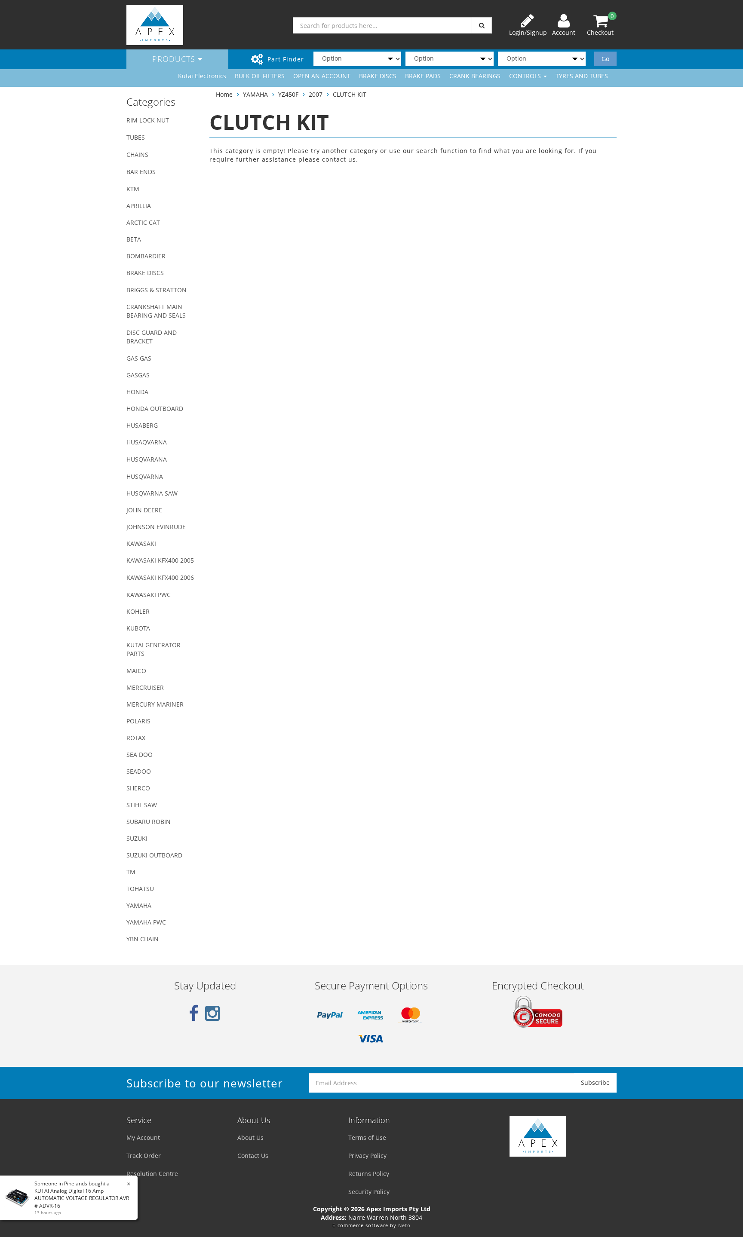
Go (605, 59)
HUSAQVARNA (146, 442)
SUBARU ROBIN (148, 822)
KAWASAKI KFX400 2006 (160, 577)
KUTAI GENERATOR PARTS (153, 649)
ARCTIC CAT (143, 222)
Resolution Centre (152, 1174)
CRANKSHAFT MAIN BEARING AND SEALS (156, 311)
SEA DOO (139, 754)
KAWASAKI (141, 543)
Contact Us (252, 1155)
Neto (404, 1225)
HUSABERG (142, 425)
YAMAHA (138, 905)
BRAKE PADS (423, 76)
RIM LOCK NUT (147, 120)
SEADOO (138, 771)
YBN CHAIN (142, 939)
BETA (133, 239)
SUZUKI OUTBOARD (154, 855)
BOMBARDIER (146, 256)
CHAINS (137, 154)
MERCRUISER (145, 687)
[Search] (482, 25)
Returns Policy (368, 1174)
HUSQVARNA (144, 476)
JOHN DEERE (144, 510)
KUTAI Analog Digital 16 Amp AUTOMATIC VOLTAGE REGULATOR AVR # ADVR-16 (81, 1198)
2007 (315, 94)
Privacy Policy (367, 1155)
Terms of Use (367, 1137)
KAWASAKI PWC (148, 595)
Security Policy (369, 1192)
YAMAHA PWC (146, 922)
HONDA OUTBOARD (154, 408)
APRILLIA (138, 206)
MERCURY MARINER (155, 704)
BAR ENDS (141, 172)
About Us (250, 1137)
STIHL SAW (141, 805)
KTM (132, 189)
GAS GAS (138, 358)
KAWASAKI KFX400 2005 (160, 560)
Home (224, 94)
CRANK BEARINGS (474, 76)
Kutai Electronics (202, 76)
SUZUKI (136, 838)
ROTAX (135, 738)
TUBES (135, 137)
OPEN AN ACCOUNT (321, 76)
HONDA (137, 392)
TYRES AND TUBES (582, 76)
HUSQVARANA (146, 459)
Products (175, 59)
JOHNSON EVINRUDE (156, 527)
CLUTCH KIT (349, 94)
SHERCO (138, 788)
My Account (143, 1137)
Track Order (143, 1155)
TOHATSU (140, 889)
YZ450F (288, 94)
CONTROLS (526, 76)
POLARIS (138, 721)
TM (130, 872)
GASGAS (138, 375)
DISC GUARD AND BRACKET (151, 336)
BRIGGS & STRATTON (156, 290)
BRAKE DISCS (377, 76)
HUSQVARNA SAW (152, 493)
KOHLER (138, 611)
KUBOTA (138, 628)
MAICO (136, 671)
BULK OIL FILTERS (260, 76)
